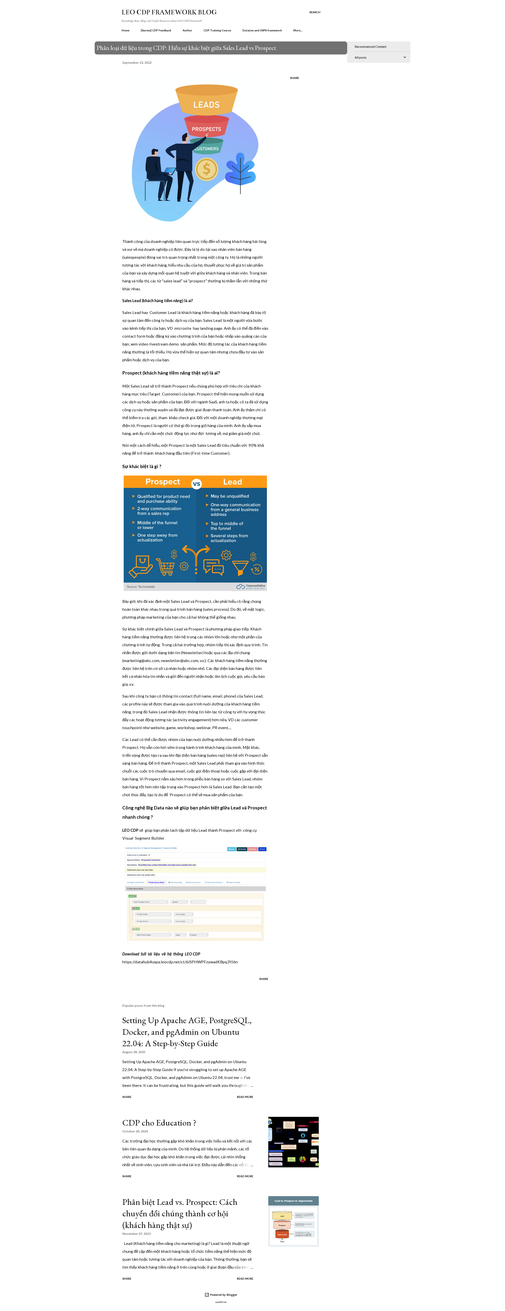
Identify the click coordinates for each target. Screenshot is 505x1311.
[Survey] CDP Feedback (156, 30)
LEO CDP (130, 830)
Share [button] (294, 78)
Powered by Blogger (223, 1295)
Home (125, 30)
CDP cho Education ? (159, 1122)
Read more (245, 1096)
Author (187, 30)
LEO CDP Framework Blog (169, 12)
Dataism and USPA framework (262, 30)
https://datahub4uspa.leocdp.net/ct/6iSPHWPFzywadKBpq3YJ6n (180, 961)
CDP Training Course (217, 30)
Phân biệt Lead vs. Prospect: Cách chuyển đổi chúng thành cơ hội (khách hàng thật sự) (179, 1213)
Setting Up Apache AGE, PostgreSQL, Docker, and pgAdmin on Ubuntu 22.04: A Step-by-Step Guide (187, 1031)
